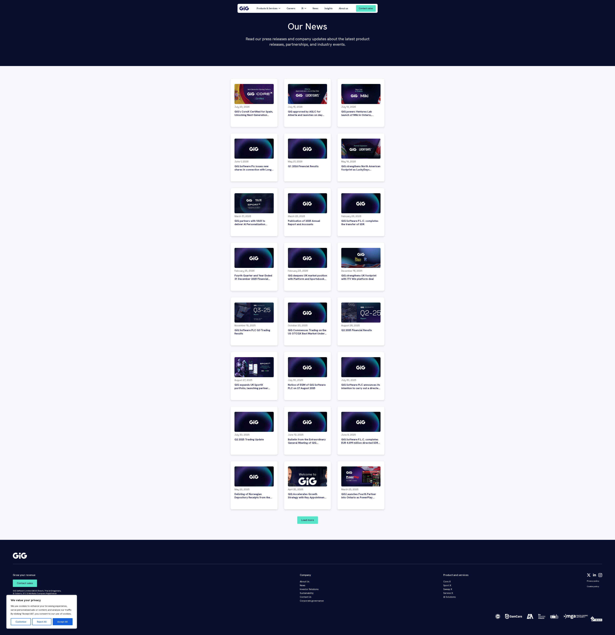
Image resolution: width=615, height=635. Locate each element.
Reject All (42, 621)
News (315, 8)
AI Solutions (449, 596)
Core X (447, 581)
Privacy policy (593, 581)
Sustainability (306, 593)
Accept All (62, 621)
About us (343, 8)
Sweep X (447, 589)
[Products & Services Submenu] (280, 8)
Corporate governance (312, 600)
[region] (41, 612)
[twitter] (589, 575)
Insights (328, 8)
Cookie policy (593, 586)
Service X (448, 593)
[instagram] (600, 575)
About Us (304, 581)
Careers (291, 8)
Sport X (447, 585)
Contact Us (305, 596)
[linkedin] (594, 575)
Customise (21, 621)
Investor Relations (309, 589)
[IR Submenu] (306, 8)
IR (302, 8)
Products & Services (267, 8)
